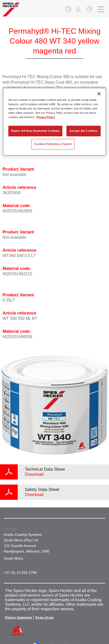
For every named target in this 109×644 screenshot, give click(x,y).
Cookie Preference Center (53, 143)
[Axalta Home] (11, 11)
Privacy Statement (18, 617)
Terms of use (44, 617)
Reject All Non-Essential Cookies (35, 130)
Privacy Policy (46, 117)
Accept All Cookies (83, 130)
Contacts (11, 529)
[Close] (99, 93)
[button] (68, 10)
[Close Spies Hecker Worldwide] (89, 9)
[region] (54, 122)
